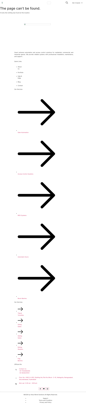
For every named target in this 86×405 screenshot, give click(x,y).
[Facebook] (40, 388)
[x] (43, 388)
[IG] (47, 388)
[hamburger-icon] (49, 3)
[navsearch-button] (67, 2)
